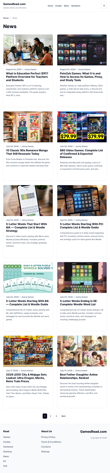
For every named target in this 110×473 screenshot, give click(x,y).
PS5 (5, 466)
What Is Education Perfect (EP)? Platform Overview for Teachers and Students (27, 77)
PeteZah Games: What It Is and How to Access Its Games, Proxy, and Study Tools (81, 77)
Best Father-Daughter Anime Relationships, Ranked (79, 376)
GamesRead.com (14, 4)
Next (63, 416)
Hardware (75, 6)
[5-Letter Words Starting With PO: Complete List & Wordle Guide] (82, 200)
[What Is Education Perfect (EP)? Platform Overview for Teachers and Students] (28, 50)
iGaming (7, 451)
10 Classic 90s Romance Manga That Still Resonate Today (27, 152)
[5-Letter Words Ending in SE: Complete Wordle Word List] (82, 277)
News (66, 6)
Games (6, 437)
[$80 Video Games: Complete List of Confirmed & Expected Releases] (82, 126)
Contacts (46, 446)
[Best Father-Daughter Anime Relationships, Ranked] (82, 351)
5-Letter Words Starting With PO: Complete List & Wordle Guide (82, 225)
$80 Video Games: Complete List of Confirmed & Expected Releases (81, 154)
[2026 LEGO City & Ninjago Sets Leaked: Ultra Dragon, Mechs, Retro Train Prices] (28, 351)
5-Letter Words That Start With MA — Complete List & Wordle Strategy (26, 227)
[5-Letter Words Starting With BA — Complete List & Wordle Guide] (28, 277)
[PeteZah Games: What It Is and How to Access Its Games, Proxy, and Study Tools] (82, 50)
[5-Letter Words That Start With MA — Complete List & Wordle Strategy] (28, 200)
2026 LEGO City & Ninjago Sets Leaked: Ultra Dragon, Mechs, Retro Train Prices (26, 378)
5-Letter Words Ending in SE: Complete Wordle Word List (78, 302)
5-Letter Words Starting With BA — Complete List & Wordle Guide (27, 302)
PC (4, 461)
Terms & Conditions (51, 442)
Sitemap (45, 451)
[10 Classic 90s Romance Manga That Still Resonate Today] (28, 126)
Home (50, 6)
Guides (58, 6)
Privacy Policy (48, 437)
